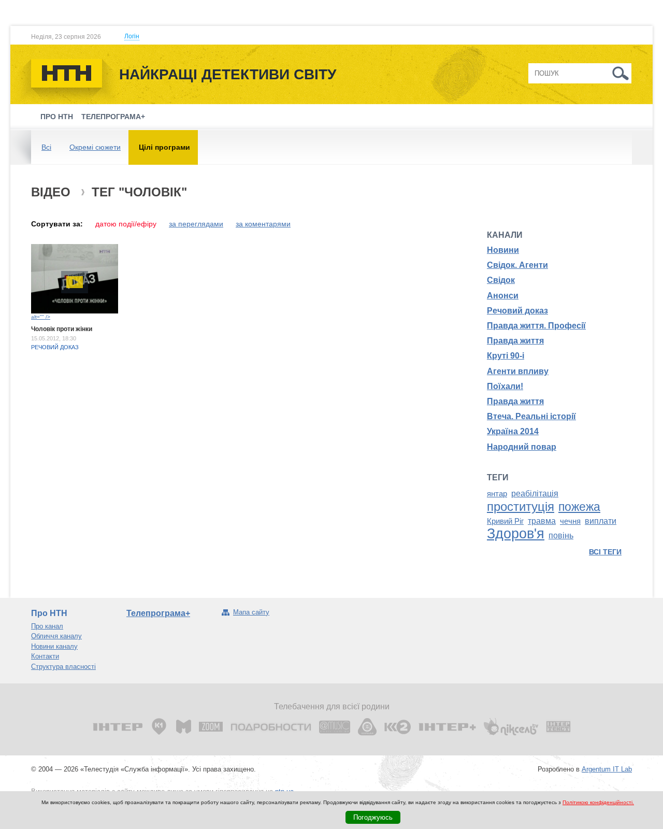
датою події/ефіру (125, 224)
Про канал (47, 626)
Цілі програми (164, 147)
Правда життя (515, 340)
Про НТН (56, 116)
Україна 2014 (513, 431)
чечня (570, 521)
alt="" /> (40, 317)
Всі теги (605, 552)
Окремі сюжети (95, 147)
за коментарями (263, 224)
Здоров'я (515, 533)
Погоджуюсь (373, 817)
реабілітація (534, 493)
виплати (600, 521)
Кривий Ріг (505, 521)
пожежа (579, 506)
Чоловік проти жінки (61, 329)
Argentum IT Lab (607, 769)
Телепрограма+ (113, 116)
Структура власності (63, 666)
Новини (503, 250)
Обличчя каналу (56, 636)
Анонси (502, 295)
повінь (561, 535)
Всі (46, 147)
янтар (497, 494)
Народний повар (521, 446)
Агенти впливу (518, 371)
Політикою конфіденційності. (598, 802)
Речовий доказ (55, 347)
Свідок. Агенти (517, 265)
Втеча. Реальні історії (531, 416)
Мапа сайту (251, 612)
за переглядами (196, 224)
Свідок (501, 280)
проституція (520, 506)
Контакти (45, 656)
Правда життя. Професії (536, 325)
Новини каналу (54, 646)
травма (542, 521)
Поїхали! (505, 386)
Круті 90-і (505, 355)
